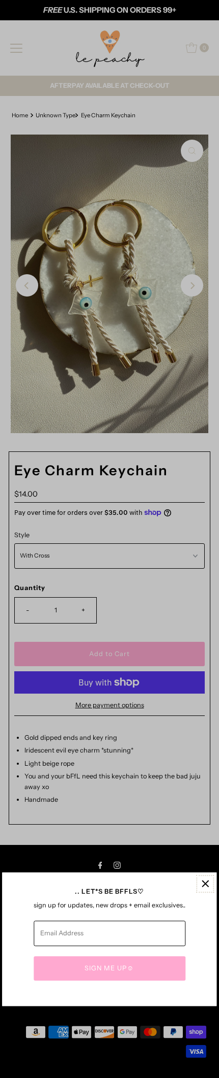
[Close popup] (205, 884)
